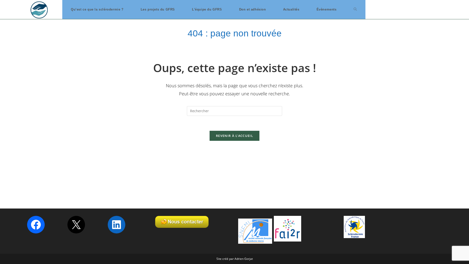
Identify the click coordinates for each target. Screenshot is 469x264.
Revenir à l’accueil (234, 135)
